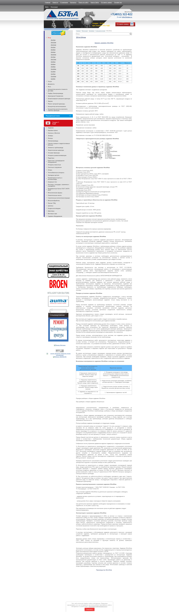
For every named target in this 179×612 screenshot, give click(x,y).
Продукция (85, 31)
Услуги (50, 81)
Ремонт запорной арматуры (56, 104)
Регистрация (54, 7)
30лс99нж (53, 69)
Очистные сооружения (55, 167)
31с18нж (53, 71)
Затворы (50, 135)
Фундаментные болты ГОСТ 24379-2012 (59, 189)
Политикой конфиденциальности (98, 606)
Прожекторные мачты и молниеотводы (55, 178)
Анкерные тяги (52, 182)
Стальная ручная (100, 31)
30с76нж (53, 57)
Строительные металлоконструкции (59, 198)
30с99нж (53, 66)
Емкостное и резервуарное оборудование (56, 161)
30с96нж (53, 64)
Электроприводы (53, 141)
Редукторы (51, 158)
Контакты (73, 2)
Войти (46, 7)
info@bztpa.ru (127, 17)
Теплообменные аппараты (56, 172)
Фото (49, 86)
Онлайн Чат (118, 2)
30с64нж (53, 52)
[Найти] (130, 34)
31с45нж (53, 74)
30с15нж (53, 40)
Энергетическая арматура (56, 150)
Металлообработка (54, 200)
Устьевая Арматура (54, 153)
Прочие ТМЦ (52, 203)
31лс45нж (53, 76)
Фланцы (50, 138)
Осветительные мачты (55, 195)
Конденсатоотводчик (54, 208)
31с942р (53, 79)
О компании (64, 2)
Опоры (50, 170)
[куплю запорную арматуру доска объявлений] (60, 355)
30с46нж (53, 49)
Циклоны (50, 206)
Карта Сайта (95, 2)
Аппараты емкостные (54, 164)
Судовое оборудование (55, 216)
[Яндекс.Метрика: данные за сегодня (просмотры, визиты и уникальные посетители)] (59, 345)
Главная (47, 2)
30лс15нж (53, 42)
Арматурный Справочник (55, 96)
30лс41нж (53, 45)
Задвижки (91, 31)
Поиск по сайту (83, 2)
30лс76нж (53, 59)
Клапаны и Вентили (54, 133)
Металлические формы (55, 192)
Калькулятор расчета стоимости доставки (57, 90)
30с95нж (53, 62)
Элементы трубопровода (55, 147)
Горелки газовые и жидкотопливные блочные (59, 144)
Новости (55, 2)
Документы (51, 84)
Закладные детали (53, 175)
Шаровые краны (53, 130)
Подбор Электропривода (55, 93)
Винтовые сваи (52, 213)
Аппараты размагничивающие (57, 155)
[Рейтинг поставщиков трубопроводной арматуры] (59, 357)
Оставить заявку (106, 2)
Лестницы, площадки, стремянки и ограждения (58, 185)
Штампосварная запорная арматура (59, 98)
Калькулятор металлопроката (57, 106)
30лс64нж (53, 54)
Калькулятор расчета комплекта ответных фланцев (57, 109)
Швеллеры (51, 211)
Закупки (50, 101)
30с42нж (53, 47)
